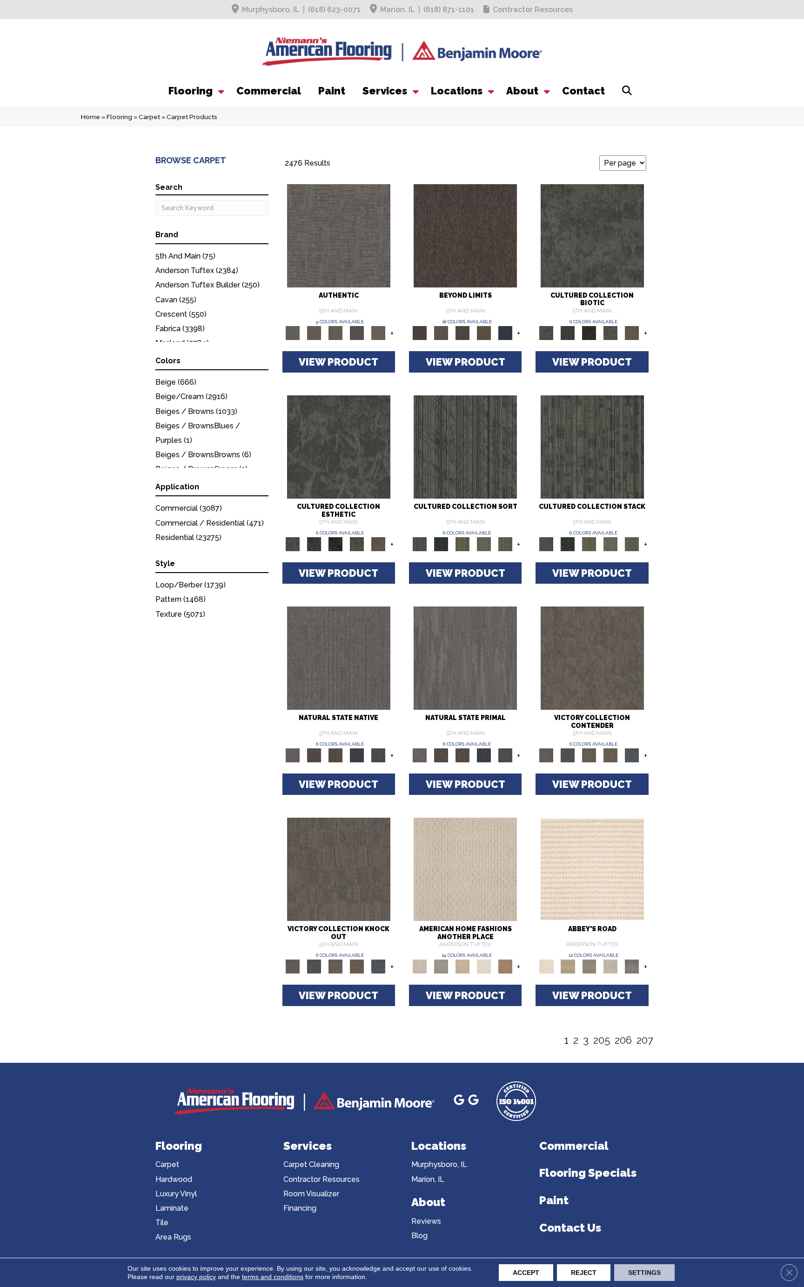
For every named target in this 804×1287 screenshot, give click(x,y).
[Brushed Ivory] (484, 966)
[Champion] (567, 754)
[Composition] (610, 332)
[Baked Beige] (462, 966)
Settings (644, 1272)
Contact (583, 91)
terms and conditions (272, 1276)
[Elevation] (462, 332)
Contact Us (570, 1227)
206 (623, 1040)
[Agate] (465, 869)
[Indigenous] (335, 754)
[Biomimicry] (592, 235)
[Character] (567, 332)
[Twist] (505, 543)
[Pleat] (484, 543)
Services (384, 91)
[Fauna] (484, 332)
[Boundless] (589, 966)
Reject (583, 1272)
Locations (456, 91)
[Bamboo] (567, 966)
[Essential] (314, 754)
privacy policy (196, 1276)
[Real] (378, 332)
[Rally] (610, 754)
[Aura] (592, 869)
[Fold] (462, 543)
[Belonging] (338, 657)
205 (601, 1040)
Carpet (149, 116)
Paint (331, 91)
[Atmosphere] (441, 966)
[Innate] (357, 754)
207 (644, 1040)
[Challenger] (592, 657)
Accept (526, 1272)
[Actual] (338, 235)
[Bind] (465, 446)
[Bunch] (441, 543)
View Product (338, 362)
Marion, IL (397, 9)
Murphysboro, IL (271, 9)
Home (90, 116)
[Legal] (357, 332)
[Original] (378, 754)
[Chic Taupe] (610, 966)
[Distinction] (632, 332)
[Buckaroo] (505, 966)
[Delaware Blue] (632, 966)
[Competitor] (589, 754)
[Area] (465, 235)
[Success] (632, 754)
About (522, 91)
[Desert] (441, 332)
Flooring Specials (587, 1173)
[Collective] (589, 332)
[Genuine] (335, 332)
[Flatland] (505, 332)
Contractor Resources (533, 9)
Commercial (268, 91)
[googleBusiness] (460, 1101)
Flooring (190, 91)
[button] (220, 90)
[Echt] (314, 332)
